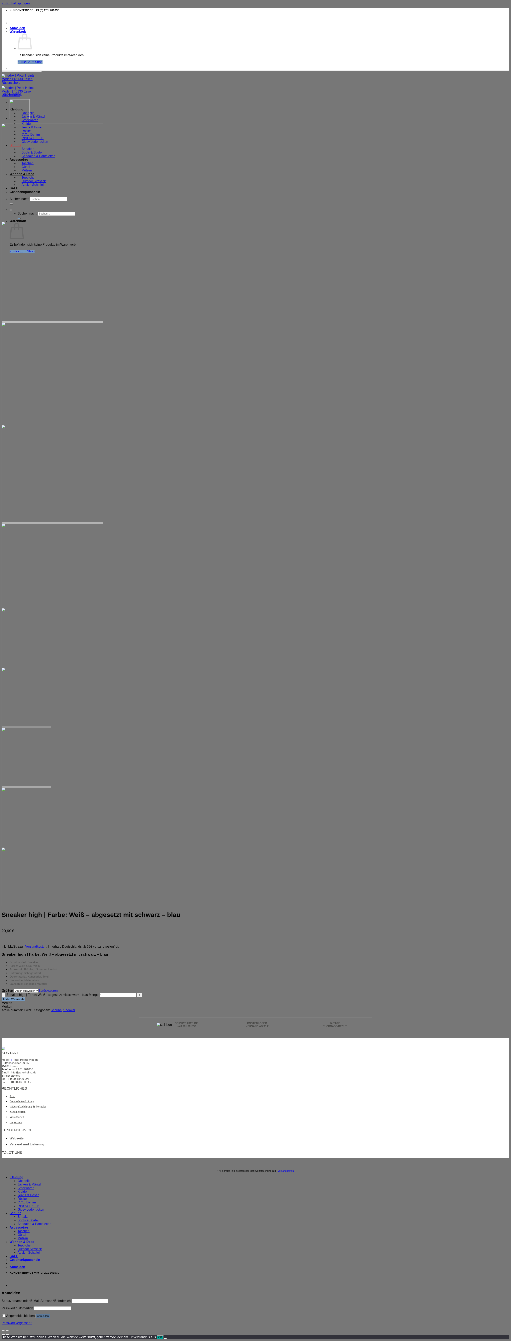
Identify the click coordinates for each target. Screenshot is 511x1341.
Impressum (16, 1122)
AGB (12, 1096)
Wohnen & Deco (22, 1242)
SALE (14, 1256)
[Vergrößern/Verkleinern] (7, 1330)
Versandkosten (35, 946)
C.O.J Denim (27, 1202)
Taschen (24, 1231)
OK (160, 1337)
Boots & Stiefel (28, 1220)
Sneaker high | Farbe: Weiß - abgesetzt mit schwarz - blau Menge (52, 994)
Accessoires (19, 1227)
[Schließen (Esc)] (3, 1330)
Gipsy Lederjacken (31, 1209)
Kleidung (16, 1177)
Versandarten (17, 1117)
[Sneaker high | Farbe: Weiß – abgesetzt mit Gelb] (20, 118)
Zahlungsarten (18, 1111)
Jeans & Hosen (28, 1195)
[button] (7, 1003)
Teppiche (24, 1245)
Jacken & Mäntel (33, 116)
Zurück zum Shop (30, 62)
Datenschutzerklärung (22, 1101)
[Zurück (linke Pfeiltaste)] (3, 1334)
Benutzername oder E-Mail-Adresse (36, 1301)
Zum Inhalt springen (16, 3)
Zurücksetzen (48, 990)
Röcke (22, 1198)
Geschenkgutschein (25, 1259)
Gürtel (22, 1234)
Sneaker (69, 1010)
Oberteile (24, 1180)
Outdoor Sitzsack (30, 1249)
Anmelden (43, 1315)
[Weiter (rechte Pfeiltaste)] (7, 1334)
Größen (7, 990)
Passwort (17, 1308)
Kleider (23, 1191)
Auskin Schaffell (29, 1252)
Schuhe (16, 94)
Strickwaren (30, 120)
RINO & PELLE (29, 1206)
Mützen (23, 1238)
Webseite (17, 1138)
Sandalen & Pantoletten (34, 1224)
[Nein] (165, 1338)
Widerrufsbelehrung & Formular (28, 1106)
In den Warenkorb (13, 999)
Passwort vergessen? (17, 1323)
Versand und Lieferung (27, 1144)
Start (5, 94)
